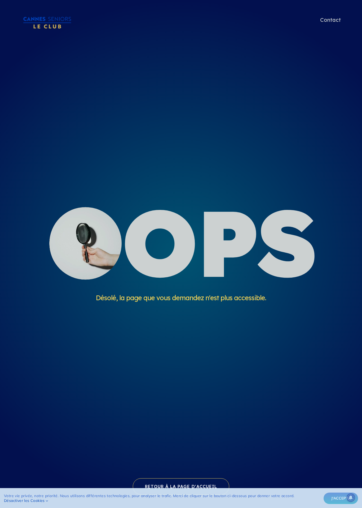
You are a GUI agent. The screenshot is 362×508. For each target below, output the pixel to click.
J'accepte (340, 498)
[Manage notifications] (351, 497)
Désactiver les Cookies (25, 500)
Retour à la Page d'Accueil (181, 486)
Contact (330, 19)
